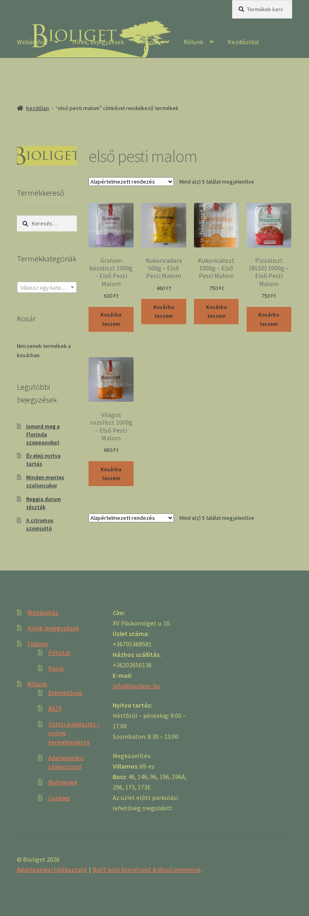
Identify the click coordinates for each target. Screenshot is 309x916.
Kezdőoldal (243, 42)
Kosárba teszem (111, 319)
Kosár (56, 668)
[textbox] (46, 287)
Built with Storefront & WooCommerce (146, 869)
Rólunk (193, 42)
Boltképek (62, 782)
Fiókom (148, 42)
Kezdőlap (37, 108)
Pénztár (59, 652)
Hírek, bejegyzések (98, 42)
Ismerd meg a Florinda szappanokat (43, 434)
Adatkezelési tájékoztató (52, 869)
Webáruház (32, 42)
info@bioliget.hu (136, 686)
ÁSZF (55, 708)
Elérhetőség (65, 693)
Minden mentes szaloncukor (45, 481)
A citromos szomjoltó (40, 524)
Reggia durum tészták (43, 503)
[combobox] (47, 287)
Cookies (59, 798)
